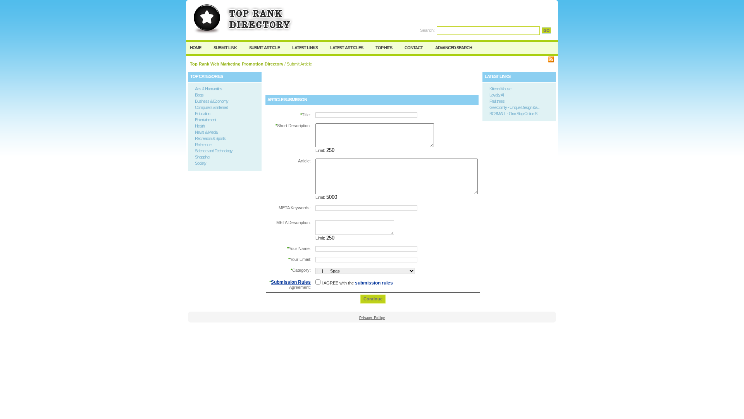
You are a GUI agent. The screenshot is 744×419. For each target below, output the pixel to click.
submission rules (374, 283)
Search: (427, 30)
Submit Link (225, 47)
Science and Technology (213, 150)
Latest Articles (346, 47)
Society (200, 163)
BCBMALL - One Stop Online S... (514, 113)
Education (202, 113)
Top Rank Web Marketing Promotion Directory (236, 64)
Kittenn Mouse (500, 88)
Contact (414, 47)
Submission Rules (291, 282)
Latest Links (305, 47)
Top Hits (383, 47)
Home (195, 47)
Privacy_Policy (372, 318)
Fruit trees (497, 101)
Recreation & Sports (210, 138)
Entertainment (205, 119)
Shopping (202, 157)
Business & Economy (211, 101)
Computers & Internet (211, 107)
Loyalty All (496, 95)
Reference (203, 144)
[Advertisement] (356, 83)
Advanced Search (453, 47)
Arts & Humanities (208, 88)
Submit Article (264, 47)
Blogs (199, 95)
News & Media (206, 132)
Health (200, 126)
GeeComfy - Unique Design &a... (514, 107)
